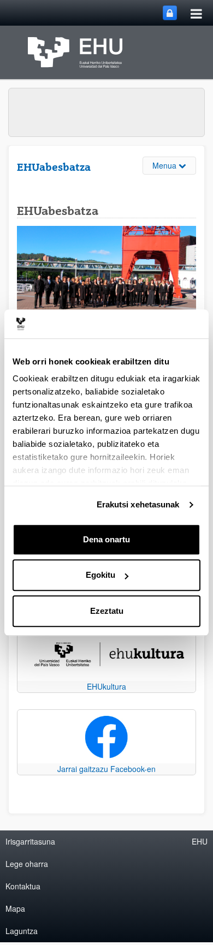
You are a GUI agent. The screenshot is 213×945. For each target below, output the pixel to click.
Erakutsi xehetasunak (138, 504)
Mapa (15, 908)
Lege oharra (26, 863)
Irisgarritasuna (30, 841)
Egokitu (100, 574)
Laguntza (21, 930)
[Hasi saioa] (169, 13)
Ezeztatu (106, 610)
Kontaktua (22, 886)
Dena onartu (106, 539)
